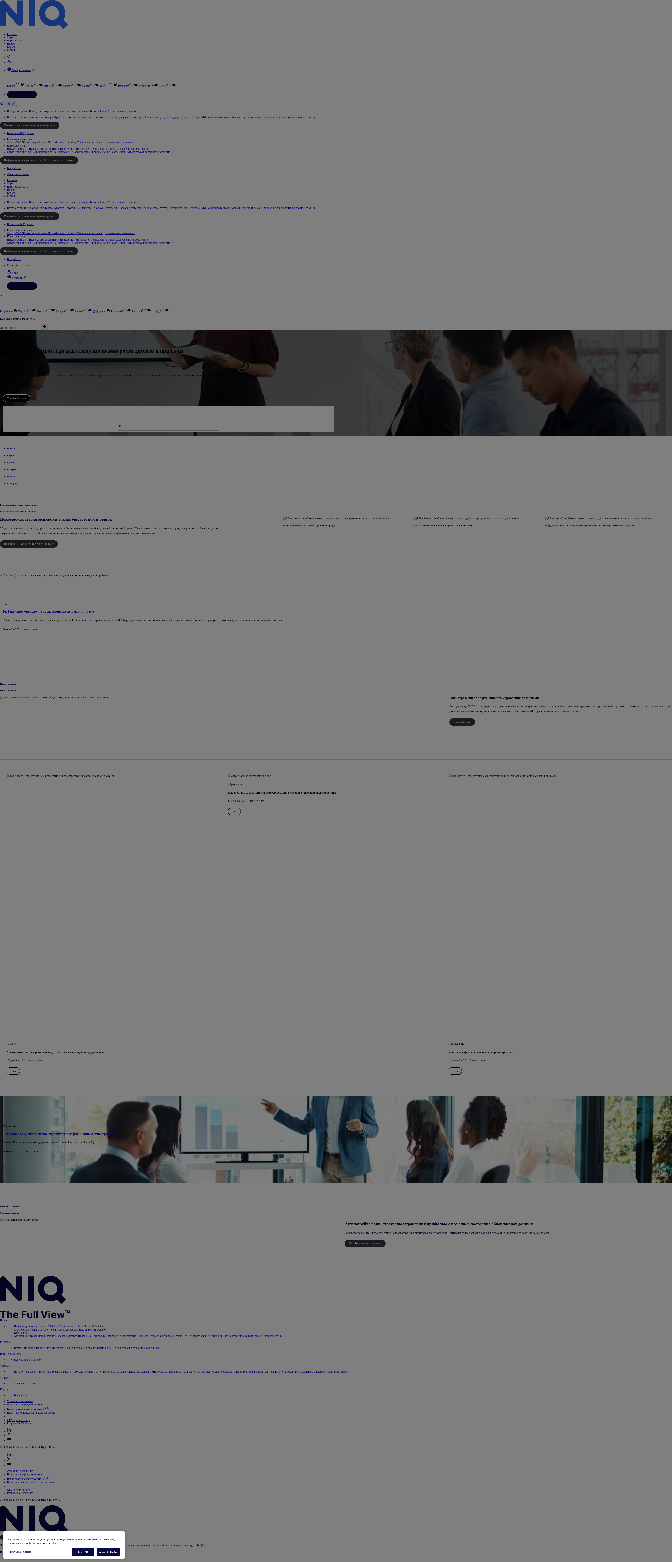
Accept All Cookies (108, 1552)
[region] (64, 1545)
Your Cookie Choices (20, 1551)
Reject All (83, 1552)
